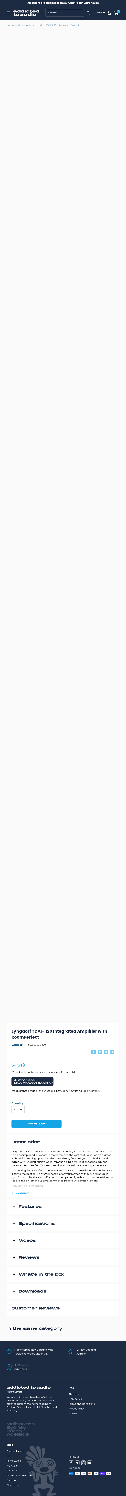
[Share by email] (112, 1052)
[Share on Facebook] (93, 1052)
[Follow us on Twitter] (77, 1463)
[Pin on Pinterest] (99, 1052)
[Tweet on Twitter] (106, 1052)
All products (24, 25)
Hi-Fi (9, 1456)
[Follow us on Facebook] (71, 1463)
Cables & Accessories (19, 1475)
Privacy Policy (76, 1408)
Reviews (73, 1413)
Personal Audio (15, 1451)
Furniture (12, 1480)
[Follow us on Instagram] (83, 1463)
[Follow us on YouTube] (89, 1463)
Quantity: (17, 1103)
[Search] (88, 12)
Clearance (13, 1485)
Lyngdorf (17, 1044)
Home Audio (14, 1460)
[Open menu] (8, 13)
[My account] (109, 13)
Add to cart (36, 1124)
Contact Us (75, 1399)
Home (10, 25)
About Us (74, 1394)
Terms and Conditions (82, 1404)
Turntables (13, 1470)
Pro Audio (12, 1465)
